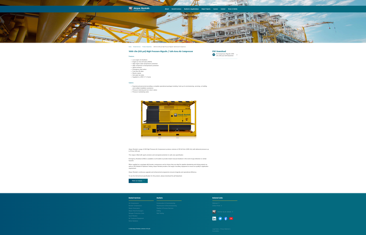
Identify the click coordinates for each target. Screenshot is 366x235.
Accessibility (215, 231)
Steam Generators (134, 208)
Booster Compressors (135, 205)
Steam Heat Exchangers (136, 211)
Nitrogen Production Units (136, 213)
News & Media (232, 9)
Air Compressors (134, 203)
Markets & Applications (191, 9)
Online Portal (216, 205)
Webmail (215, 203)
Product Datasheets (147, 46)
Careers (215, 9)
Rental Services (176, 9)
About (167, 9)
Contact (223, 9)
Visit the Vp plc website (224, 211)
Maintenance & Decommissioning (167, 205)
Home (130, 46)
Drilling (159, 211)
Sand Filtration (133, 216)
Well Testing (160, 213)
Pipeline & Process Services (165, 208)
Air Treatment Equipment (136, 218)
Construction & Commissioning (166, 203)
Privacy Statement (225, 229)
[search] (235, 3)
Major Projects (206, 9)
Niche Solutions (133, 221)
